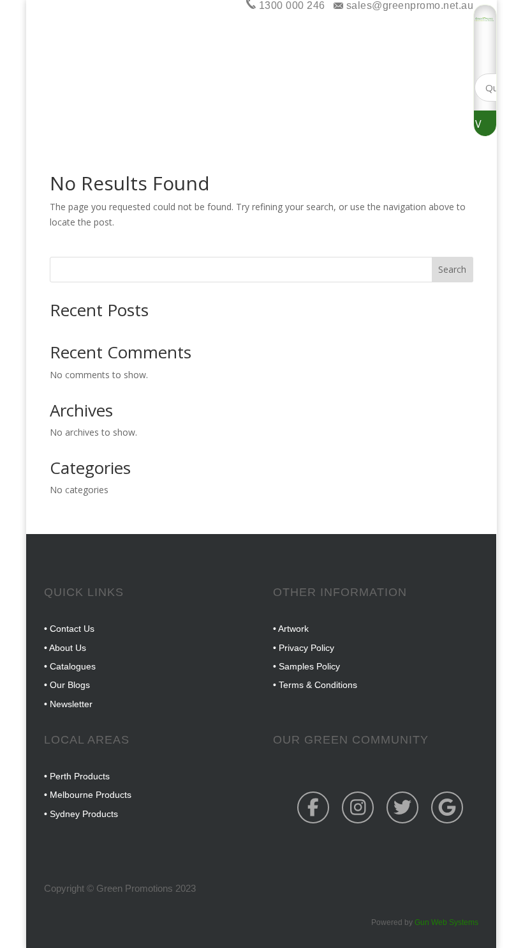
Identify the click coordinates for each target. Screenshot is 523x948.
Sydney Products (84, 814)
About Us (67, 648)
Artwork (293, 628)
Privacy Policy (306, 648)
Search (452, 269)
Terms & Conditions (318, 685)
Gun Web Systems (446, 922)
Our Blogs (70, 685)
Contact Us (72, 628)
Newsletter (71, 704)
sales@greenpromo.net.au (408, 5)
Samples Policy (309, 666)
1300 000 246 (290, 5)
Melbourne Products (90, 795)
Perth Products (80, 776)
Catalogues (73, 666)
